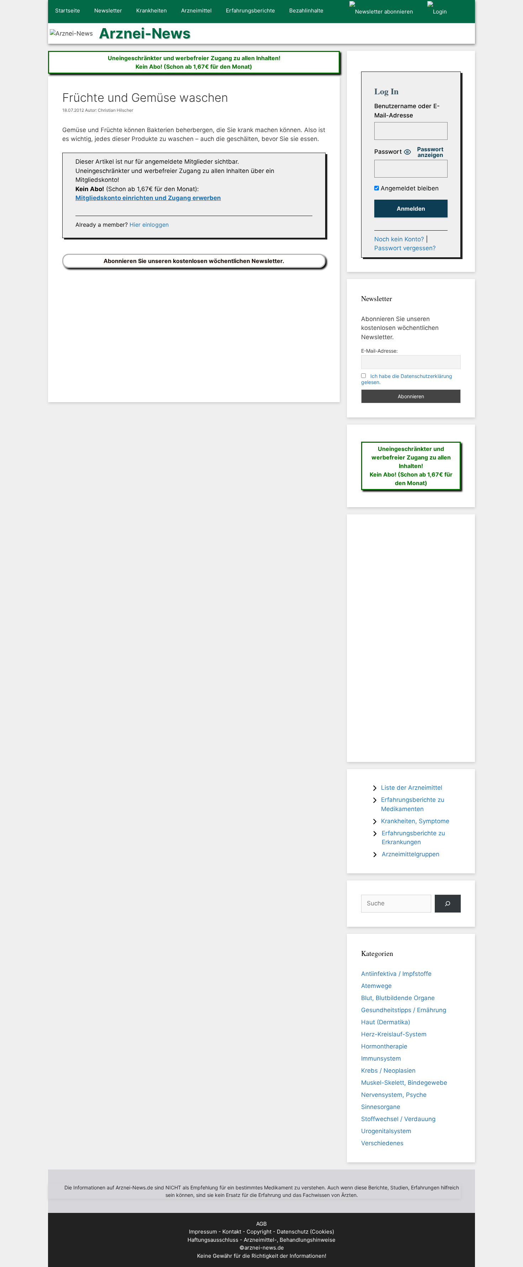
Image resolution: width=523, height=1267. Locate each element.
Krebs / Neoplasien (388, 1070)
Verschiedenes (382, 1143)
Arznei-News (144, 33)
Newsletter (108, 10)
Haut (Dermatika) (385, 1022)
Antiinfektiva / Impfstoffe (396, 973)
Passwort (388, 151)
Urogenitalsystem (386, 1131)
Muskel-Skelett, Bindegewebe (404, 1082)
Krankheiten (151, 10)
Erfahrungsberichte (250, 10)
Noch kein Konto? (399, 239)
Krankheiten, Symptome (415, 821)
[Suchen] (448, 904)
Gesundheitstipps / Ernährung (403, 1010)
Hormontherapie (384, 1046)
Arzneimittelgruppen (410, 854)
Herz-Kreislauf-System (394, 1034)
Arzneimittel (196, 10)
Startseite (67, 10)
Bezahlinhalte (306, 10)
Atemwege (376, 985)
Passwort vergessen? (405, 248)
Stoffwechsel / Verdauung (398, 1119)
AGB (261, 1223)
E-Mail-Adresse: (379, 351)
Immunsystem (381, 1058)
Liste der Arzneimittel (411, 787)
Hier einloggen (149, 224)
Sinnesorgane (380, 1106)
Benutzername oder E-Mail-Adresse (407, 110)
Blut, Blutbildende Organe (398, 997)
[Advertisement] (194, 329)
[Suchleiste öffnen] (464, 11)
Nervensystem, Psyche (394, 1094)
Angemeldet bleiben (409, 188)
